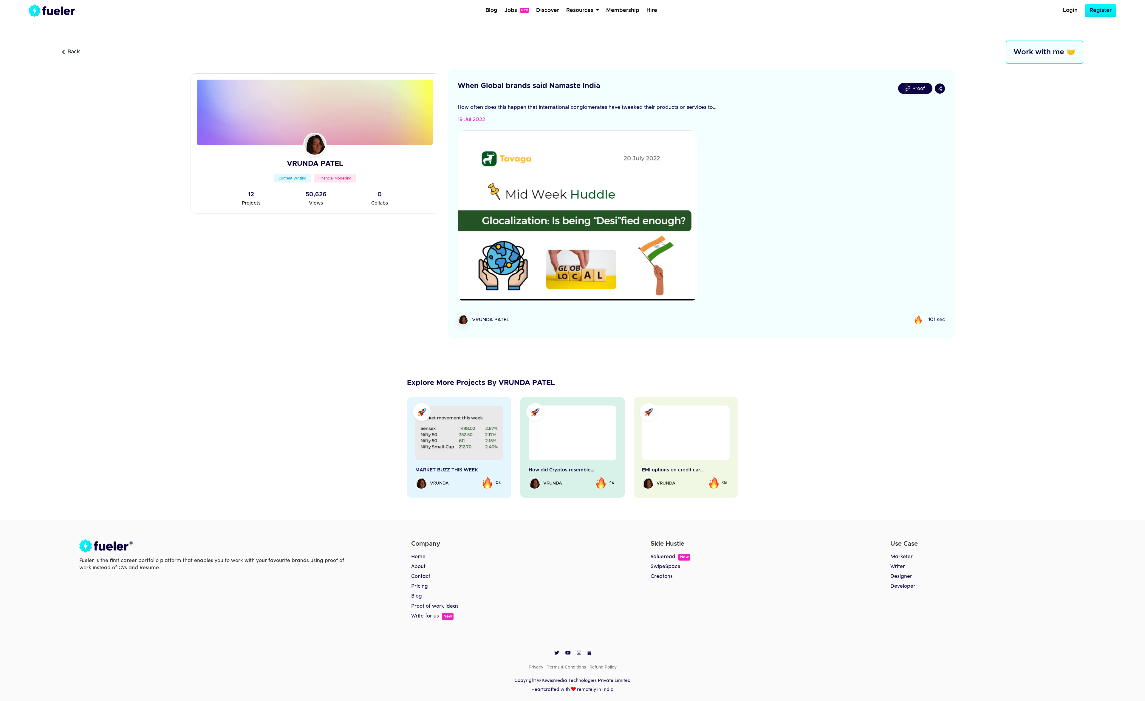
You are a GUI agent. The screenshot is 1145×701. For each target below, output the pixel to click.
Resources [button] (580, 10)
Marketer (901, 556)
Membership (622, 10)
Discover (547, 10)
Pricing (419, 586)
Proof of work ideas (435, 606)
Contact (420, 576)
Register (1101, 10)
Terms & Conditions (566, 667)
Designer (901, 576)
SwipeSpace (665, 566)
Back (73, 52)
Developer (902, 586)
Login (1070, 10)
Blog (491, 10)
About (418, 566)
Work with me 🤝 (1045, 52)
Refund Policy (603, 667)
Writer (897, 566)
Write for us (431, 616)
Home (418, 556)
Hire (651, 10)
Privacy (536, 667)
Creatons (662, 576)
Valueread (669, 556)
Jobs (516, 10)
